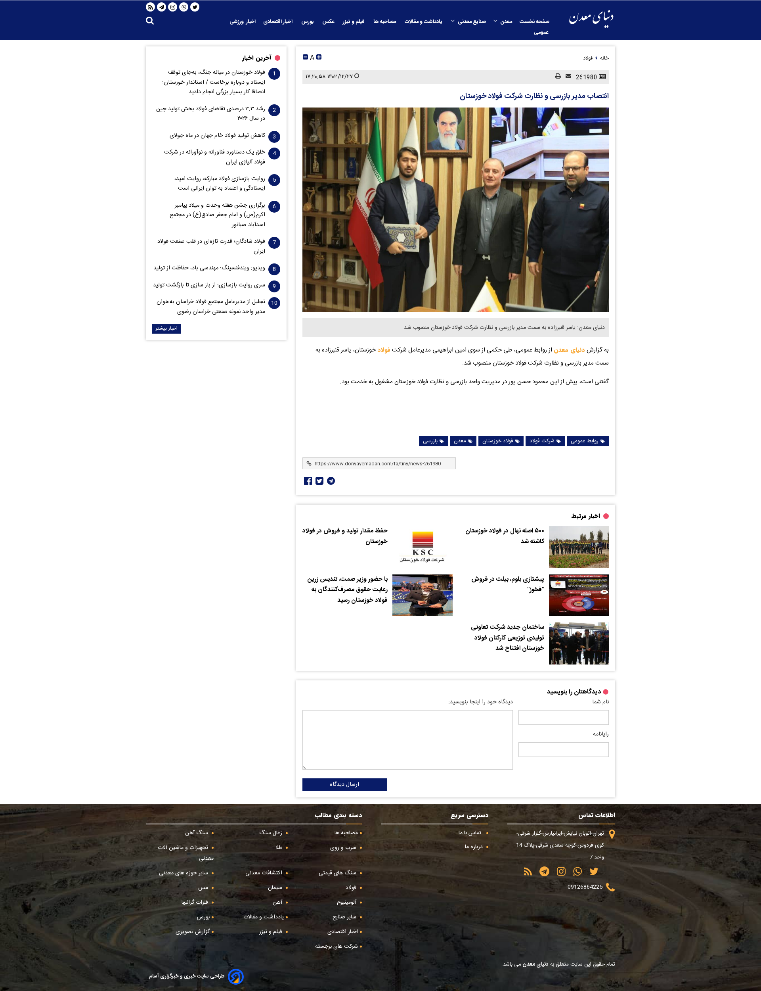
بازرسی (430, 441)
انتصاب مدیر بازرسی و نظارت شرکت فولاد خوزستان (534, 96)
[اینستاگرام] (172, 7)
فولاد (383, 350)
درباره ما (474, 847)
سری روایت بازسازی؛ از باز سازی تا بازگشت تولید (209, 285)
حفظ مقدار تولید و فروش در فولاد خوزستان (345, 536)
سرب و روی (344, 848)
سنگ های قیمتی (338, 873)
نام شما (600, 702)
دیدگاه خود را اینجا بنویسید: (480, 702)
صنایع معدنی (472, 21)
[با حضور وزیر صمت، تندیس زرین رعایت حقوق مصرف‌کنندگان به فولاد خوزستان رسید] (422, 595)
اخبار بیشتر (166, 329)
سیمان (276, 888)
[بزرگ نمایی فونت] (319, 58)
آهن (278, 902)
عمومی (541, 32)
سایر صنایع (345, 917)
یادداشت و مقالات (424, 21)
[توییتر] (195, 7)
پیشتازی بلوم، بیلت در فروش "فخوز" (507, 584)
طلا (279, 848)
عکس (328, 21)
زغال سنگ (271, 833)
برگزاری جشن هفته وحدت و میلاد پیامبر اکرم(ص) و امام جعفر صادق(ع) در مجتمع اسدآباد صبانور (217, 215)
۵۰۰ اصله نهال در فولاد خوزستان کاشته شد (504, 536)
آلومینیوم (347, 902)
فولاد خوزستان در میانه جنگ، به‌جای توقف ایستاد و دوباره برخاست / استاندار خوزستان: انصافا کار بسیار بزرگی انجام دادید (213, 82)
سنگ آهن (197, 833)
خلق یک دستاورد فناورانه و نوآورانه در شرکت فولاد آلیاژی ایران (214, 157)
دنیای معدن (569, 350)
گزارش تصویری (193, 932)
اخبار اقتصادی (278, 21)
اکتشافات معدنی (264, 873)
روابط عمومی (584, 441)
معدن (506, 21)
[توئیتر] (318, 481)
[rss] (150, 7)
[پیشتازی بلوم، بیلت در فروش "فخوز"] (579, 595)
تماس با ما (471, 833)
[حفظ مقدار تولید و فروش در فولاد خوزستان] (422, 547)
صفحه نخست (534, 21)
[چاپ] (556, 76)
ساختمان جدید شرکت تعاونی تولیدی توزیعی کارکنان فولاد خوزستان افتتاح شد (507, 638)
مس (204, 888)
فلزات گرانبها (196, 902)
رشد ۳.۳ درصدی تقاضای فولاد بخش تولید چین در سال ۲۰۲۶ (210, 113)
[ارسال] (566, 76)
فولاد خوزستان (497, 441)
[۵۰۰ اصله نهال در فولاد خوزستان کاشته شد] (579, 547)
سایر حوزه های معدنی (184, 873)
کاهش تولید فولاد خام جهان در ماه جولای (217, 135)
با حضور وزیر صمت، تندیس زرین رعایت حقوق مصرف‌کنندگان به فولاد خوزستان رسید (348, 590)
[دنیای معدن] (591, 19)
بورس (308, 21)
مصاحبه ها (385, 21)
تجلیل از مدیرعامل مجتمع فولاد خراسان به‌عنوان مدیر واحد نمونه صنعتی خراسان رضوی (211, 306)
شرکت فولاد (542, 441)
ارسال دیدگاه (344, 784)
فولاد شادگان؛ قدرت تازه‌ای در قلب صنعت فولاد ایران (211, 246)
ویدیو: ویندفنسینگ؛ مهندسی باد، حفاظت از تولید (209, 268)
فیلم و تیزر (354, 21)
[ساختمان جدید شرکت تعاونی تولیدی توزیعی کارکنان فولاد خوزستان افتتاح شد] (579, 643)
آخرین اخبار (257, 58)
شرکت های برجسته (336, 946)
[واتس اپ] (184, 7)
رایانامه (601, 734)
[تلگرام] (161, 7)
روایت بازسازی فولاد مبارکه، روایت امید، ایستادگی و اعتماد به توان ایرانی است (219, 183)
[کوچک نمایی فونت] (305, 58)
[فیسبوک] (307, 481)
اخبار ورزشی (242, 21)
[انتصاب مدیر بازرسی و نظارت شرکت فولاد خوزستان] (455, 210)
